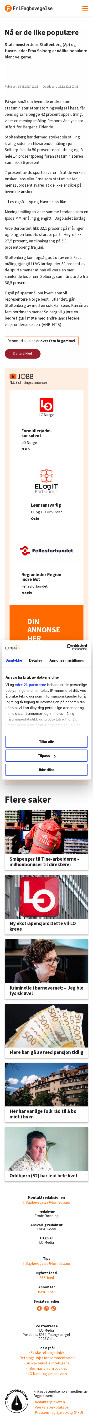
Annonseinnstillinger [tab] (67, 660)
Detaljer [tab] (35, 660)
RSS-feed (46, 1277)
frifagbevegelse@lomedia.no (46, 1202)
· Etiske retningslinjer (46, 1352)
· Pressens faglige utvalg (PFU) (58, 1412)
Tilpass (44, 756)
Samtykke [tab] (13, 660)
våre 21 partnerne (30, 685)
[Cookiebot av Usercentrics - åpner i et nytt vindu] (67, 647)
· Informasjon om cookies (46, 1368)
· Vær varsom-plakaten (51, 1407)
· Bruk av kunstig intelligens (46, 1363)
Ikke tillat (46, 770)
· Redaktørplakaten (49, 1402)
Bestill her (46, 1292)
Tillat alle (46, 742)
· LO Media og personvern (46, 1373)
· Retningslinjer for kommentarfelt (46, 1358)
